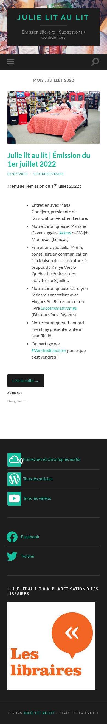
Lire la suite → (25, 380)
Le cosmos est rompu (59, 307)
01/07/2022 (17, 174)
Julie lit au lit (53, 17)
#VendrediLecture (49, 350)
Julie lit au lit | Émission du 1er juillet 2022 (48, 159)
